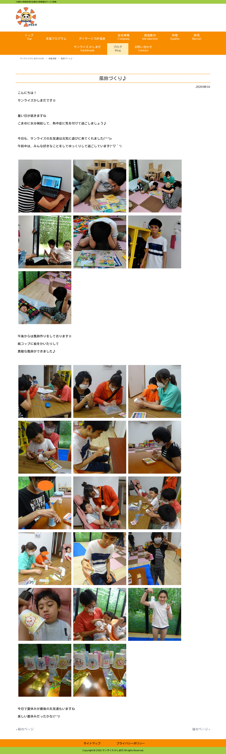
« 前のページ (25, 729)
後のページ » (201, 729)
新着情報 (52, 58)
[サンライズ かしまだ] (26, 26)
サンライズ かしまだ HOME (32, 58)
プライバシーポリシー (131, 743)
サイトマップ (92, 743)
